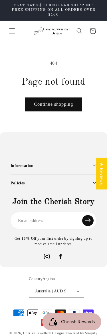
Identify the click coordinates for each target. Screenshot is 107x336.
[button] (12, 31)
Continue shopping (53, 104)
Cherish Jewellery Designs (43, 333)
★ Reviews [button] (101, 173)
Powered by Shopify (81, 333)
